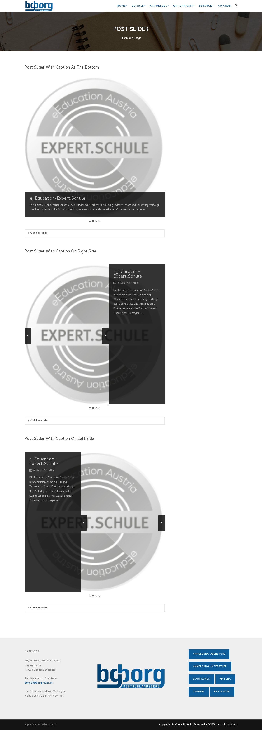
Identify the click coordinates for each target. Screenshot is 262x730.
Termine (198, 692)
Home (121, 6)
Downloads (201, 679)
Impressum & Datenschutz (40, 725)
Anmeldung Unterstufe (210, 667)
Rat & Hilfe (222, 692)
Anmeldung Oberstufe (209, 654)
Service (205, 6)
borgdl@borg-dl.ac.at (39, 683)
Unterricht (183, 6)
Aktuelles (158, 6)
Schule (138, 6)
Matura (225, 679)
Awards (224, 6)
